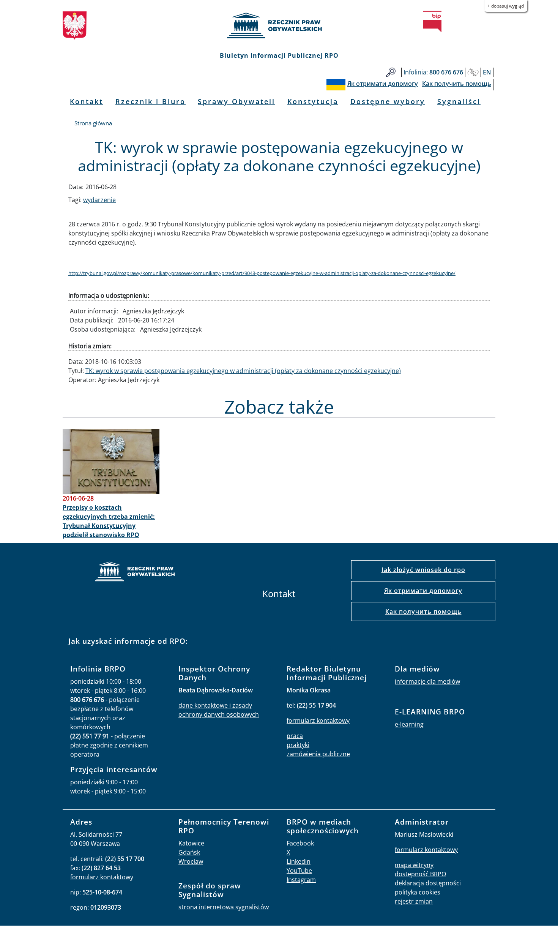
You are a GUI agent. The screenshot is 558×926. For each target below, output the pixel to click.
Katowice (191, 843)
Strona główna (93, 123)
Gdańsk (189, 852)
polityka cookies (417, 892)
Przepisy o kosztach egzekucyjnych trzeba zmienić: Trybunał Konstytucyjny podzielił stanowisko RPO (109, 521)
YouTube (299, 870)
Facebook (300, 843)
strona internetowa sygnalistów (223, 907)
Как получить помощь (423, 611)
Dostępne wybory (387, 101)
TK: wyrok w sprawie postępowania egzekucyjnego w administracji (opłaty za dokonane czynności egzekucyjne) (243, 371)
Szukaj (390, 72)
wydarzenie (99, 200)
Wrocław (190, 861)
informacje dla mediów (427, 681)
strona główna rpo (135, 572)
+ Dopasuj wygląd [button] (505, 6)
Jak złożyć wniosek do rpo (423, 570)
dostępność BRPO (420, 874)
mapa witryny (414, 865)
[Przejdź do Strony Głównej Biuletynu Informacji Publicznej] (432, 22)
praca (295, 736)
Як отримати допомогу (423, 590)
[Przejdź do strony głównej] (279, 25)
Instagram (301, 879)
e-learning (409, 724)
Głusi (473, 72)
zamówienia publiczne (318, 754)
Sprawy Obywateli (236, 101)
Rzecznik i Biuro (150, 101)
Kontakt (86, 101)
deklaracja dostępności (428, 883)
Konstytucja (312, 101)
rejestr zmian (414, 901)
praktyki (298, 745)
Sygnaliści (459, 101)
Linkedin (299, 861)
